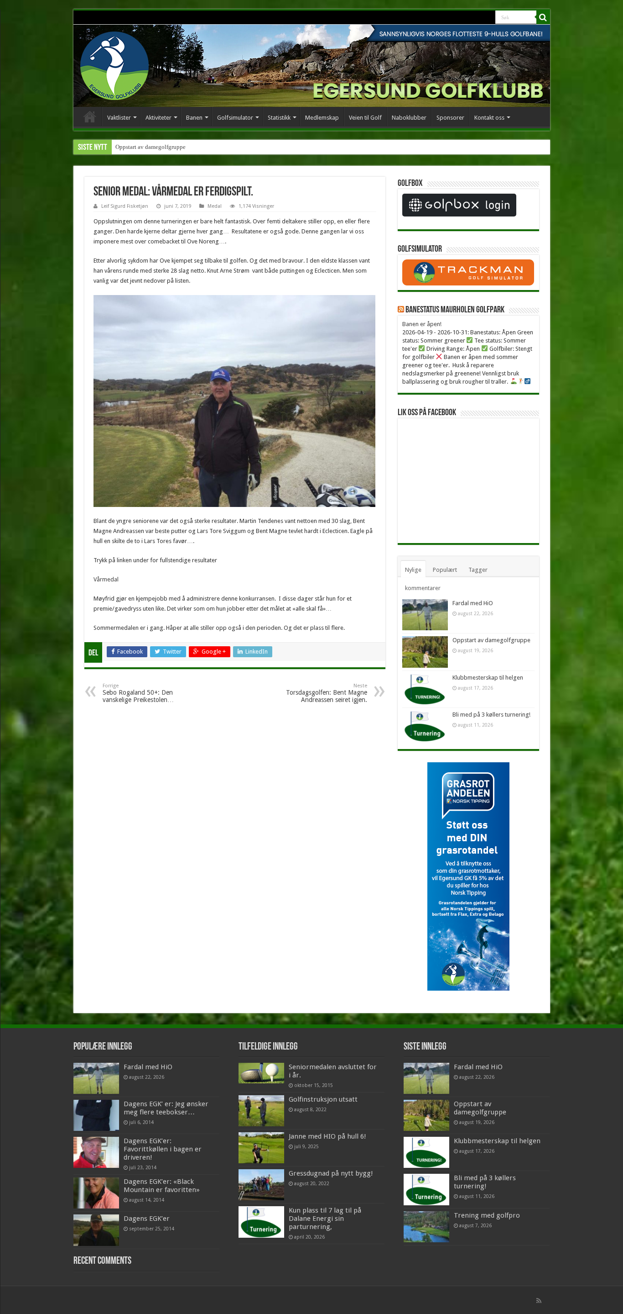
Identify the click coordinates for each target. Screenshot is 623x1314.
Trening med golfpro (487, 1215)
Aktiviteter (158, 117)
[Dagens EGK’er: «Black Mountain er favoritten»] (96, 1192)
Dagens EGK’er (147, 1218)
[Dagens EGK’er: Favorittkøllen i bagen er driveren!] (96, 1152)
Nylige (413, 569)
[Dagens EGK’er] (96, 1229)
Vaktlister (119, 117)
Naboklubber (409, 117)
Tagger (478, 569)
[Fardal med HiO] (96, 1078)
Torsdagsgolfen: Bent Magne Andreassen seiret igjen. (326, 693)
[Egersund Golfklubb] (114, 64)
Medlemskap (322, 117)
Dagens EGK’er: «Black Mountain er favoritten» (162, 1185)
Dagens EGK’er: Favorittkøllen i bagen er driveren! (163, 1149)
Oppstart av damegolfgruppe (150, 146)
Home (90, 116)
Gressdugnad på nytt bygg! (331, 1173)
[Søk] (543, 17)
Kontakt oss (489, 117)
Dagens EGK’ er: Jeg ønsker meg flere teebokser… (166, 1108)
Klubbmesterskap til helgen (487, 677)
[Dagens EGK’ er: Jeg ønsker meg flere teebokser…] (96, 1115)
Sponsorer (450, 117)
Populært (445, 569)
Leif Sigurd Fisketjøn (124, 206)
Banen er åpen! (421, 324)
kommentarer (423, 588)
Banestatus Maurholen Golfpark (454, 310)
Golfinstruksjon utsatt (323, 1099)
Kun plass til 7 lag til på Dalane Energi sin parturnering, (325, 1218)
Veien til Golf (365, 117)
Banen (194, 117)
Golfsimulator (235, 117)
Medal (215, 206)
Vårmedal (106, 579)
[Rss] (538, 1300)
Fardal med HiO (472, 603)
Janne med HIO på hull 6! (327, 1136)
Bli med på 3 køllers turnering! (491, 714)
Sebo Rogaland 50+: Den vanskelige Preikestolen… (138, 693)
